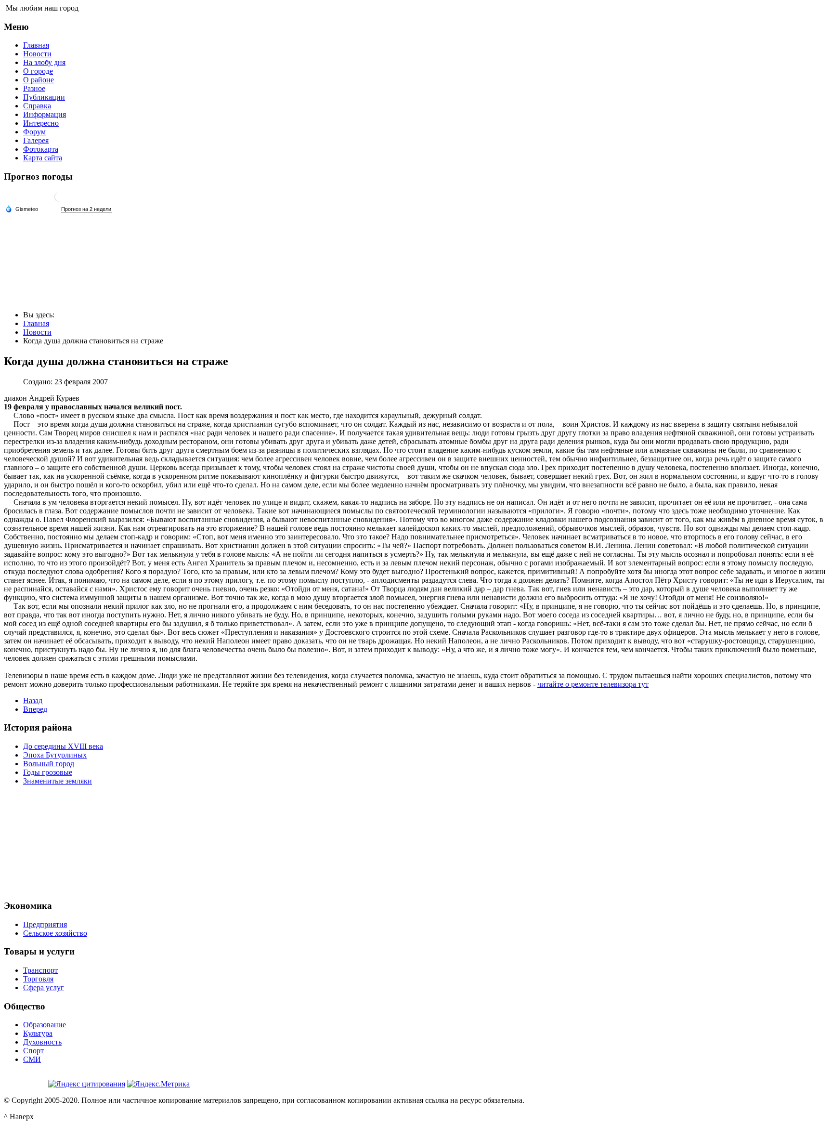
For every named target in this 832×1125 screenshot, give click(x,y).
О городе (38, 71)
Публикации (44, 97)
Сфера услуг (43, 987)
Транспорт (40, 970)
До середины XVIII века (63, 746)
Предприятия (45, 924)
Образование (44, 1024)
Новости (37, 54)
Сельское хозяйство (55, 933)
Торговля (38, 979)
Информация (44, 114)
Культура (37, 1033)
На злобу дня (44, 62)
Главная (36, 45)
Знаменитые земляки (57, 781)
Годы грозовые (47, 772)
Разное (34, 88)
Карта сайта (42, 158)
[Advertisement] (416, 841)
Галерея (36, 140)
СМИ (32, 1059)
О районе (38, 80)
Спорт (33, 1051)
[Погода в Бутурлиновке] (59, 200)
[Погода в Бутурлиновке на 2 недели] (86, 209)
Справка (37, 106)
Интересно (41, 123)
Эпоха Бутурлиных (55, 755)
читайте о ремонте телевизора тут (593, 684)
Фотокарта (40, 149)
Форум (34, 132)
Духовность (42, 1042)
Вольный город (48, 763)
